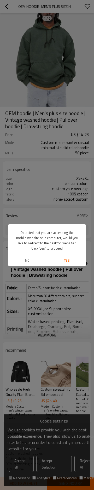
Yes (67, 260)
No (27, 260)
